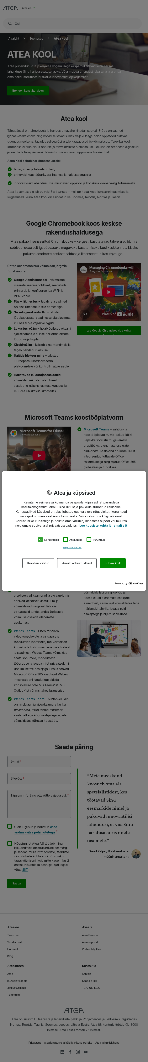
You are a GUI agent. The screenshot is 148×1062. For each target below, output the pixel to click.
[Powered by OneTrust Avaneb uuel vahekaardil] (129, 584)
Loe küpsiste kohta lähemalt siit (103, 525)
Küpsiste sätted (72, 547)
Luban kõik (113, 563)
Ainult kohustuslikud (77, 563)
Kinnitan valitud (38, 563)
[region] (74, 531)
